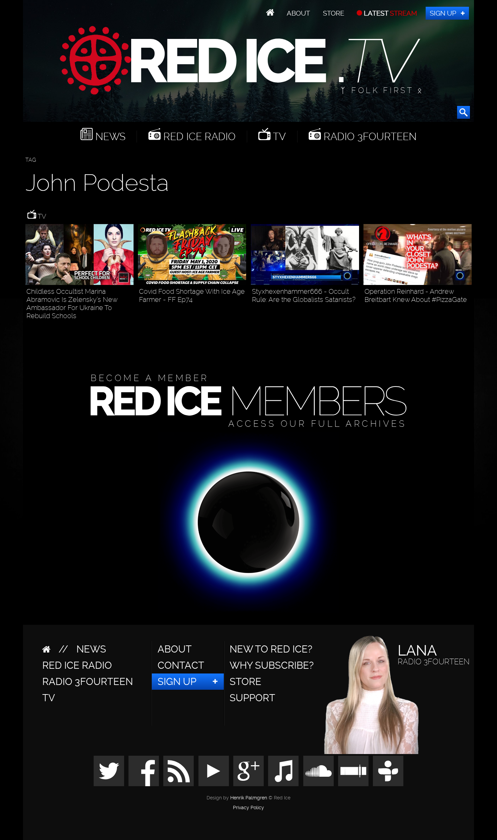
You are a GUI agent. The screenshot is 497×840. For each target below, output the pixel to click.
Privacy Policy (248, 807)
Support (252, 698)
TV (278, 136)
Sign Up (443, 13)
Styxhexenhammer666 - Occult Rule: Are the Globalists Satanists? (303, 295)
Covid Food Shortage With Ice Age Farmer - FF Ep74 (192, 295)
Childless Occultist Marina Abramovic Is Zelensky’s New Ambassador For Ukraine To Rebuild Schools (71, 303)
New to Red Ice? (271, 649)
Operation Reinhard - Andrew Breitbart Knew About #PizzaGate (415, 295)
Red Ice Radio (198, 136)
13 (468, 311)
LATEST (389, 13)
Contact (181, 665)
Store (333, 13)
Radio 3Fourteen (369, 136)
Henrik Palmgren (248, 798)
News (109, 136)
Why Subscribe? (272, 665)
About (298, 13)
